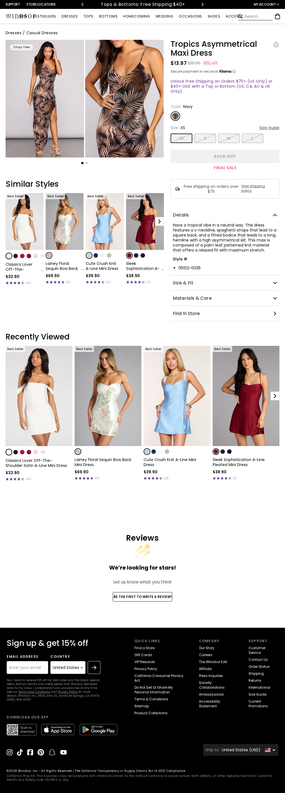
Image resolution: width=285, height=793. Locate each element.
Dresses (13, 32)
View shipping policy (253, 188)
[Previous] (82, 4)
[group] (45, 98)
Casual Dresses (42, 32)
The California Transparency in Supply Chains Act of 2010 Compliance (130, 771)
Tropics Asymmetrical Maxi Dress (214, 49)
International (259, 687)
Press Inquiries (211, 675)
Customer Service (257, 650)
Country (60, 656)
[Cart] (277, 16)
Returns (255, 680)
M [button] (228, 138)
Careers (205, 654)
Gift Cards (143, 654)
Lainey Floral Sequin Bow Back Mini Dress (62, 266)
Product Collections (151, 713)
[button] (9, 256)
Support (13, 4)
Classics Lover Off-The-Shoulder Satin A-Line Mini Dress (22, 267)
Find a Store (144, 648)
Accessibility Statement (209, 703)
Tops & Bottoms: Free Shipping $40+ (142, 4)
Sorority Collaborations (212, 685)
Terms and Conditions (34, 692)
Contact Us (258, 659)
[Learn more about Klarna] (234, 71)
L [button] (252, 138)
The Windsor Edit (213, 661)
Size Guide (269, 127)
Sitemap (141, 706)
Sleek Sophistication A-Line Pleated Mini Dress (142, 266)
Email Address (22, 656)
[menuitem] (23, 16)
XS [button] (181, 138)
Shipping (256, 673)
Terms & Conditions (151, 699)
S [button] (205, 138)
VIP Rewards (144, 661)
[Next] (202, 4)
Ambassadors (211, 694)
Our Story (206, 648)
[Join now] (94, 667)
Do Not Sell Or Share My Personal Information (153, 690)
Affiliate (205, 668)
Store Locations (41, 4)
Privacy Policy (68, 692)
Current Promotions (258, 703)
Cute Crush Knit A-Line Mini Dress (102, 266)
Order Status (259, 666)
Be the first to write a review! (143, 596)
